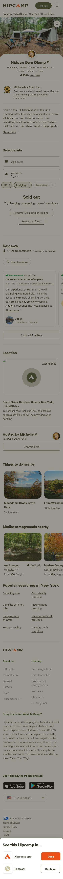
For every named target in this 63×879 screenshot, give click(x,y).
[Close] (31, 439)
